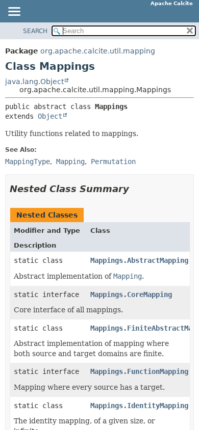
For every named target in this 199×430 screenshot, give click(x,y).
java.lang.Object (34, 81)
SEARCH (35, 31)
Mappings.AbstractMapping (139, 260)
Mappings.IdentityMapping (139, 405)
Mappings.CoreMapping (131, 294)
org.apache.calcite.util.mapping (97, 51)
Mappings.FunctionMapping (139, 371)
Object (50, 116)
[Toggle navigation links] (13, 12)
